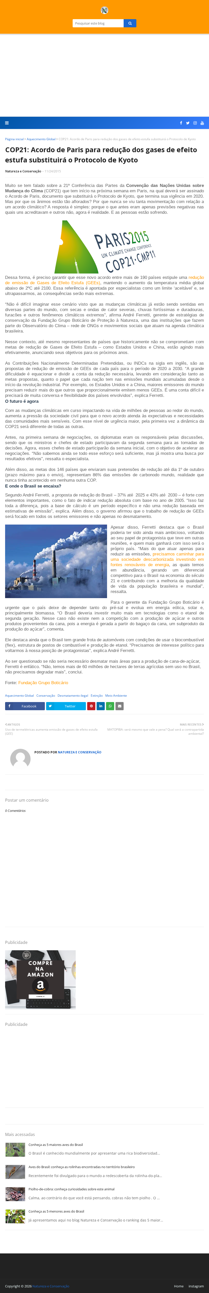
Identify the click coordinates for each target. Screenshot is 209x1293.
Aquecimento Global (41, 139)
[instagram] (195, 123)
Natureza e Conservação (23, 171)
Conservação (45, 695)
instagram (196, 1286)
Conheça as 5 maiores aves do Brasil (56, 1144)
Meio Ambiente (116, 695)
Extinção (97, 695)
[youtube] (201, 123)
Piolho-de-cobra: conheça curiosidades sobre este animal (71, 1189)
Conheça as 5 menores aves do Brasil (56, 1211)
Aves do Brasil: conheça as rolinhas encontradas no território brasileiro (82, 1167)
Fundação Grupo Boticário (43, 682)
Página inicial (14, 139)
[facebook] (181, 123)
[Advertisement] (104, 76)
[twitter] (188, 123)
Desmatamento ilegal (73, 695)
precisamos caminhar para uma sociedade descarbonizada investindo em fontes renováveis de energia (157, 559)
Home (179, 1286)
